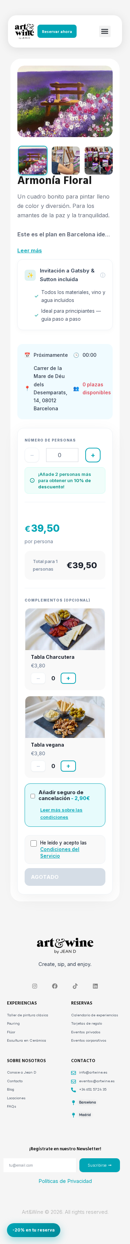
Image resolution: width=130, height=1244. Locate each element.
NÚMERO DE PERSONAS (50, 440)
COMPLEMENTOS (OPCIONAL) (57, 600)
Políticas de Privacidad (65, 1181)
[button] (105, 31)
